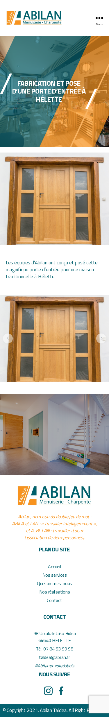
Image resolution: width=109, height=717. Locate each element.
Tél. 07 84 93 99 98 (54, 648)
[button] (8, 338)
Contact (54, 600)
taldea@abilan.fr (54, 657)
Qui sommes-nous (54, 583)
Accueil (54, 566)
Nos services (54, 574)
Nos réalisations (54, 591)
